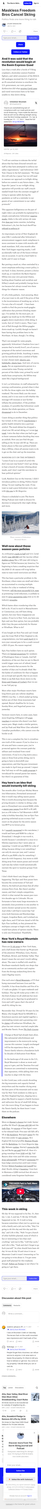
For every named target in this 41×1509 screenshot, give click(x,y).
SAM (22, 1153)
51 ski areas (15, 946)
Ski (30, 1153)
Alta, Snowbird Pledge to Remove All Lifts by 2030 (14, 1417)
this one (9, 491)
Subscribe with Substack (22, 1479)
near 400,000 (13, 556)
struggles (13, 600)
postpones (31, 1159)
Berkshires (13, 1144)
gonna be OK (33, 1147)
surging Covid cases (28, 88)
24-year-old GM (25, 1125)
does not (9, 222)
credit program (29, 770)
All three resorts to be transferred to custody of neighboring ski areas (15, 1403)
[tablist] (12, 1305)
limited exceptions (18, 653)
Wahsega (10, 1347)
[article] (20, 1402)
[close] (34, 1433)
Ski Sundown (12, 1134)
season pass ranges (11, 809)
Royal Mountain (23, 980)
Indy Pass (6, 1128)
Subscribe (27, 3)
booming (24, 1169)
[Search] (37, 1387)
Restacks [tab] (17, 1305)
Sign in (36, 3)
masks (4, 366)
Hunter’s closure (16, 1122)
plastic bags (16, 363)
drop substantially (9, 1159)
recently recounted (14, 830)
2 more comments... (9, 1376)
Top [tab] (4, 1388)
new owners (23, 1137)
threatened (6, 412)
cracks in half (20, 553)
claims (7, 1023)
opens (29, 1134)
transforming (29, 420)
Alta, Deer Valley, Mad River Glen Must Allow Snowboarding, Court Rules (15, 1397)
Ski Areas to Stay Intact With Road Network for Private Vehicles (15, 1423)
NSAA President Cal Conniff (21, 1166)
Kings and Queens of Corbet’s (14, 682)
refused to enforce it (10, 228)
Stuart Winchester (14, 24)
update (16, 1147)
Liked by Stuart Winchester (17, 1329)
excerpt (17, 1128)
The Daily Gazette (31, 1029)
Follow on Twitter (16, 1263)
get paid (17, 1150)
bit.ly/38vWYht (18, 121)
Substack (9, 1504)
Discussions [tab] (19, 1388)
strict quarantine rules (17, 596)
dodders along (8, 560)
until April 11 (30, 639)
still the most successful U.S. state (24, 590)
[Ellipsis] (38, 1326)
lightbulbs (6, 363)
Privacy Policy (27, 1489)
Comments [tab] (7, 1305)
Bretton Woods (31, 1140)
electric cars (25, 359)
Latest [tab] (10, 1388)
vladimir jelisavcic (14, 1327)
